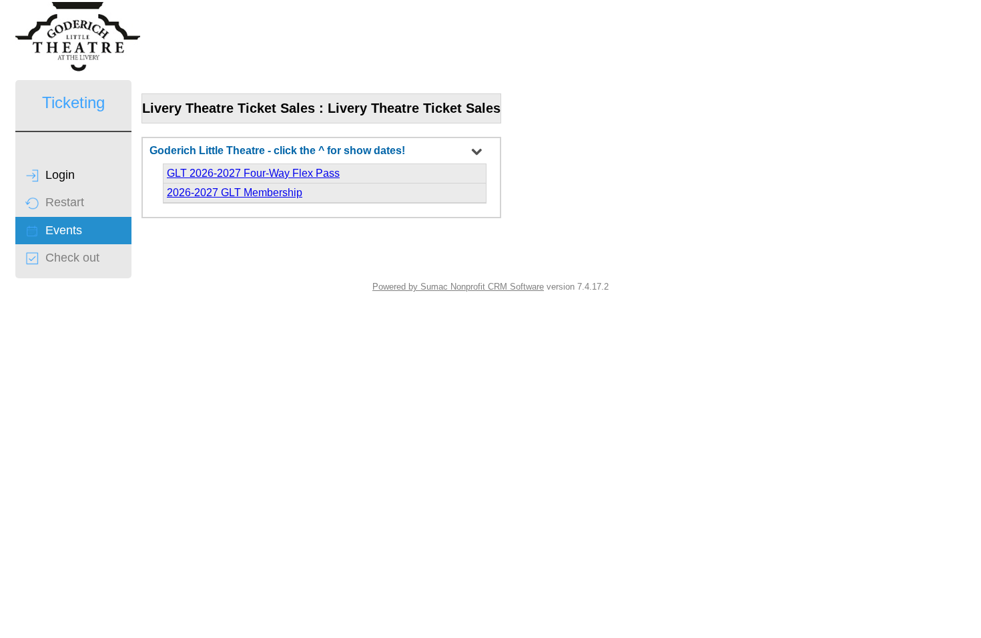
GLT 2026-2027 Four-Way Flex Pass (253, 173)
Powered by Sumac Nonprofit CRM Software (458, 287)
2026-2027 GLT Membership (234, 192)
